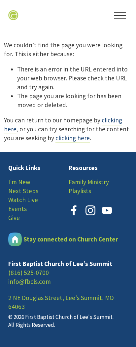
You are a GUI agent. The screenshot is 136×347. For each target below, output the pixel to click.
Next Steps (23, 191)
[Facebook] (74, 210)
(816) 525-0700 (28, 273)
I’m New (19, 182)
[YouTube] (107, 210)
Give (14, 218)
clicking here (72, 138)
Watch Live (23, 200)
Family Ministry (89, 182)
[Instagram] (90, 210)
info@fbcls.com (29, 281)
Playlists (80, 191)
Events (17, 209)
